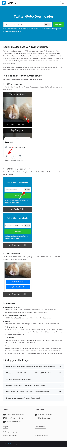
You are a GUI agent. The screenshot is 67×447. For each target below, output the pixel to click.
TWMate (10, 444)
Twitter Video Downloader (15, 414)
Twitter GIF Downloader (14, 421)
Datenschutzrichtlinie (13, 31)
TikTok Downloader (44, 418)
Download (58, 24)
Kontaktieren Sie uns (41, 435)
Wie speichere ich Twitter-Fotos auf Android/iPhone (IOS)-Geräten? (28, 373)
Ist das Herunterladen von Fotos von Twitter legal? (23, 398)
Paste (48, 24)
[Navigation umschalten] (62, 2)
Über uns (38, 432)
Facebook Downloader (45, 414)
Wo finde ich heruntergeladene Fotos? (19, 379)
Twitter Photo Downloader (15, 418)
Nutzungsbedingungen (10, 432)
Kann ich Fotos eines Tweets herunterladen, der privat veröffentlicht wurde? (31, 366)
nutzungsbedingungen (53, 29)
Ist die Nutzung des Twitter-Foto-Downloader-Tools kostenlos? (27, 392)
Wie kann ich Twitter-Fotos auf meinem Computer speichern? (26, 385)
